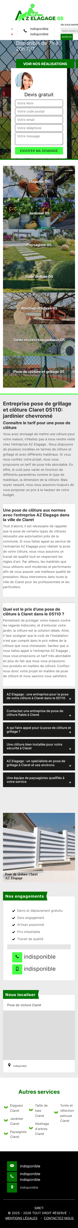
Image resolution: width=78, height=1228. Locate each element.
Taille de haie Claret (41, 1110)
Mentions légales (21, 1218)
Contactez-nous (59, 1218)
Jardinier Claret (16, 1121)
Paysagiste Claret (17, 1134)
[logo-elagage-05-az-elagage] (39, 13)
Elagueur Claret (16, 1108)
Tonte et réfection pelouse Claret (67, 1113)
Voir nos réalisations (45, 64)
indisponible (39, 29)
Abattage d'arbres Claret (42, 1129)
